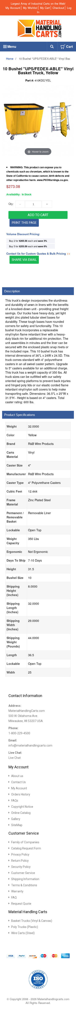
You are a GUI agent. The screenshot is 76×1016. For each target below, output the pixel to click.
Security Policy (21, 866)
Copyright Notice (22, 806)
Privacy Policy (20, 854)
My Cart (45, 8)
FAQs (14, 800)
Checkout (58, 8)
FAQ (14, 897)
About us (17, 775)
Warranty (17, 891)
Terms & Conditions (24, 885)
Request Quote (21, 903)
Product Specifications (19, 415)
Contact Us (18, 782)
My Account (12, 8)
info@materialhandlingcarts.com (30, 745)
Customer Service (23, 872)
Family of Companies (25, 842)
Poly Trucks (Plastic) (24, 926)
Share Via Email (24, 259)
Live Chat (14, 757)
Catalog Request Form (26, 848)
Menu (11, 46)
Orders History (20, 794)
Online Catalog (21, 812)
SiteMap (16, 825)
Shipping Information (25, 879)
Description (12, 291)
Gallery (15, 818)
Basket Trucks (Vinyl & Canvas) (31, 920)
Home (9, 59)
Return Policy (20, 860)
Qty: (11, 204)
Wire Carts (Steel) (23, 933)
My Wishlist (30, 8)
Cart (69, 46)
